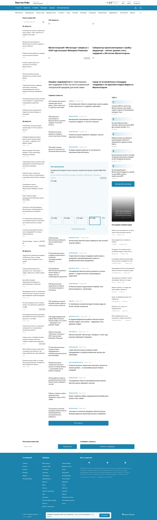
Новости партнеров (48, 491)
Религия (44, 503)
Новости (27, 8)
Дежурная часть (51, 12)
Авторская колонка (67, 497)
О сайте (35, 8)
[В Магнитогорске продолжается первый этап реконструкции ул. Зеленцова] (58, 288)
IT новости (61, 12)
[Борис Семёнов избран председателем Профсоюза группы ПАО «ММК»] (58, 397)
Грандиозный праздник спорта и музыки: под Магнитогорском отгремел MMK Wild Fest (78, 171)
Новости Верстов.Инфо (49, 500)
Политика (75, 12)
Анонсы (44, 488)
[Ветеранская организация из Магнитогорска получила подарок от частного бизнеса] (58, 121)
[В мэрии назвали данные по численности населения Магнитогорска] (58, 151)
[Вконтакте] (89, 462)
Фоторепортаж (102, 12)
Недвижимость (113, 12)
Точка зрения (124, 12)
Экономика (83, 12)
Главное (18, 8)
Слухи (64, 485)
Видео (122, 109)
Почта (64, 503)
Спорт (68, 12)
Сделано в (27, 516)
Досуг (44, 485)
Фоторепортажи (63, 8)
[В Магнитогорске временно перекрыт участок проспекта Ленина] (58, 136)
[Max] (125, 462)
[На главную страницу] (22, 3)
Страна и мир (40, 12)
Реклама (44, 8)
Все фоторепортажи (78, 229)
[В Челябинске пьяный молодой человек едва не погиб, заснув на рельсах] (58, 305)
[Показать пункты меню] (141, 12)
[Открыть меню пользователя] (136, 8)
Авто (43, 494)
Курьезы (132, 12)
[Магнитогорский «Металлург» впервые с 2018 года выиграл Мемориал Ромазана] (58, 336)
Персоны (64, 488)
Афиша (52, 8)
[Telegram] (107, 462)
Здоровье (65, 482)
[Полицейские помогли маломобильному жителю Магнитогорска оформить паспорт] (58, 382)
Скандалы (45, 497)
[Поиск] (141, 8)
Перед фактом (29, 12)
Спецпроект (92, 12)
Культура (64, 491)
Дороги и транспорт (48, 506)
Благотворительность (76, 362)
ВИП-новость (19, 12)
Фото (123, 125)
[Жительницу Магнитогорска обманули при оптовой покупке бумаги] (58, 242)
